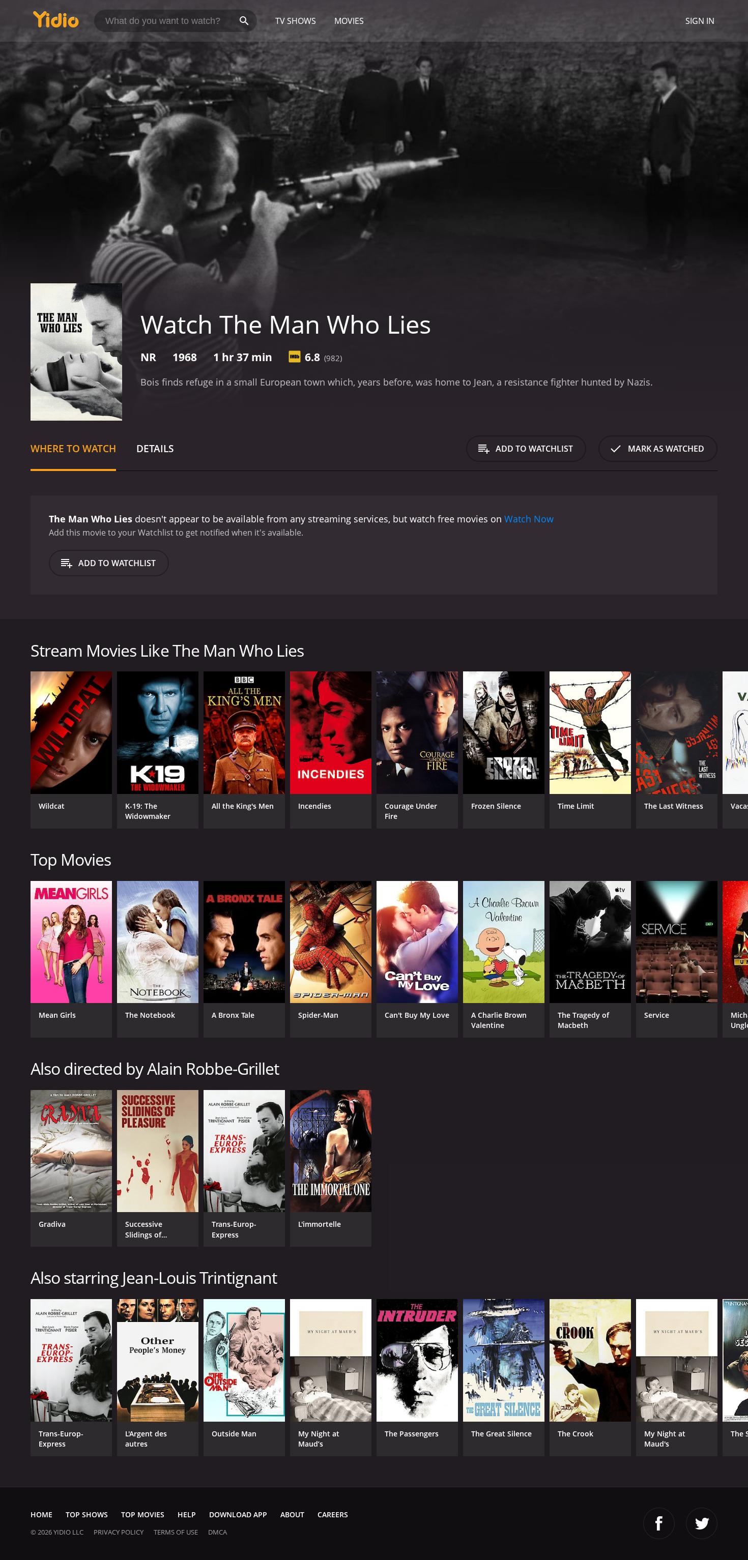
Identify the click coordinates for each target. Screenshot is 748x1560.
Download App (238, 1514)
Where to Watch (73, 448)
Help (187, 1514)
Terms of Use (176, 1532)
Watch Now (529, 519)
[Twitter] (701, 1523)
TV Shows (295, 20)
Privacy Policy (118, 1532)
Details (155, 448)
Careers (333, 1514)
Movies (349, 20)
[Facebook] (659, 1523)
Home (41, 1514)
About (292, 1514)
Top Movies (142, 1514)
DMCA (217, 1532)
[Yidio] (56, 22)
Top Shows (87, 1514)
